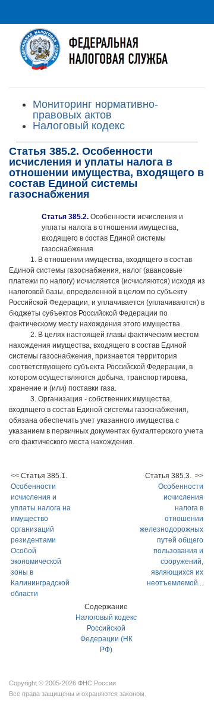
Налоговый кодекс (79, 126)
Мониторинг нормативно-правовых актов (95, 109)
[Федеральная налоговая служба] (107, 56)
